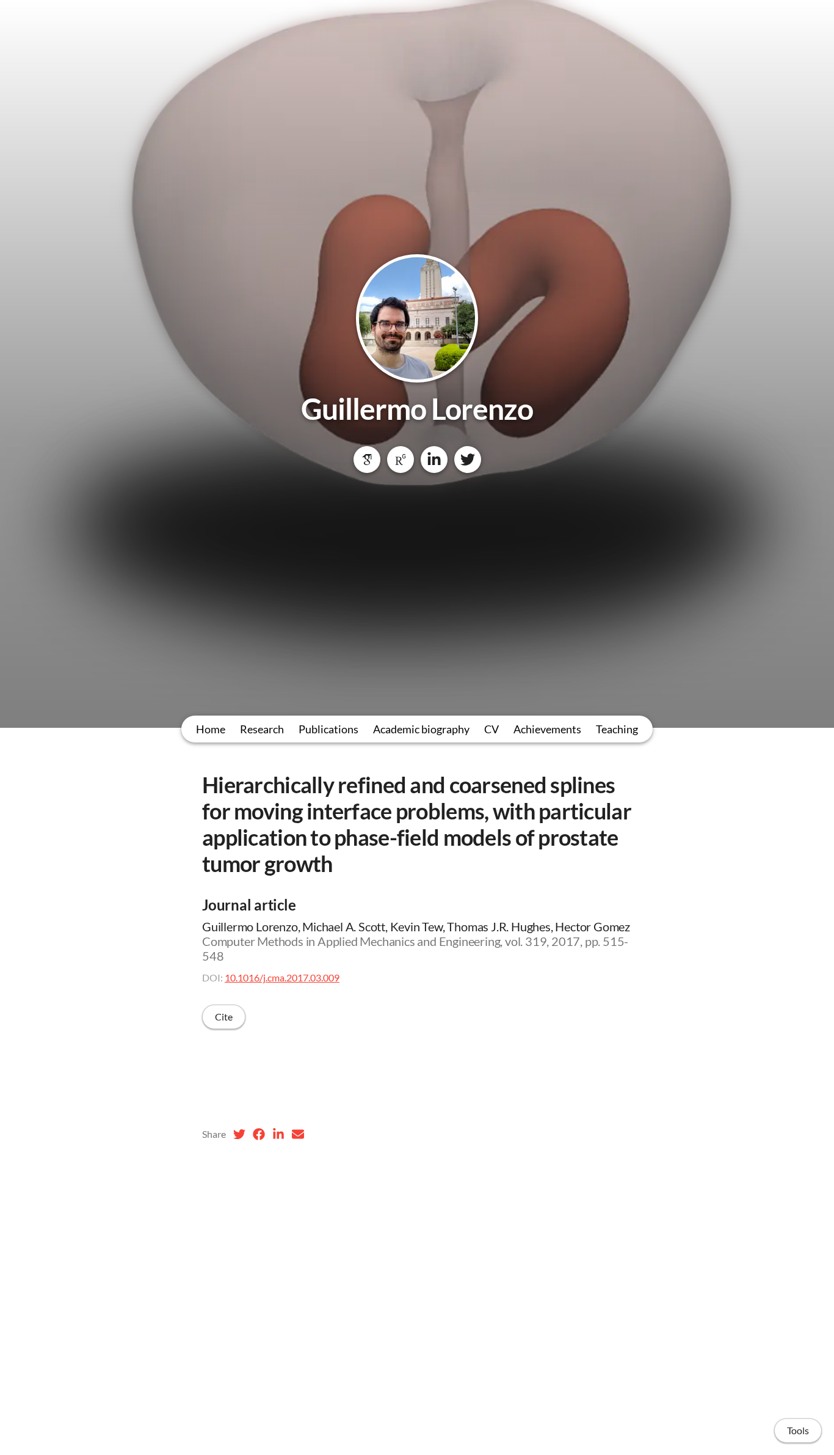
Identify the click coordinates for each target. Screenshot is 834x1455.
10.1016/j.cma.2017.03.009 (282, 977)
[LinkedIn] (434, 459)
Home (210, 729)
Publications (328, 729)
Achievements (547, 729)
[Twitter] (467, 459)
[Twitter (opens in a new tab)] (239, 1134)
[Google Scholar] (367, 459)
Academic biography (421, 729)
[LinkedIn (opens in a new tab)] (278, 1134)
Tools (798, 1430)
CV (491, 729)
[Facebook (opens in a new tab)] (259, 1134)
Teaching (617, 729)
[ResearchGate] (400, 459)
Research (262, 729)
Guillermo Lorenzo (417, 408)
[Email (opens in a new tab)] (298, 1134)
